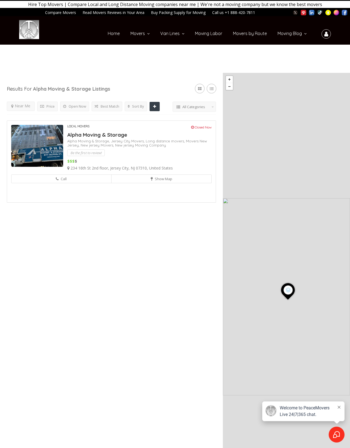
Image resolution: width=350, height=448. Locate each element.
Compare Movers (60, 12)
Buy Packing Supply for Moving (178, 12)
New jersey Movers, (98, 145)
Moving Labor (208, 33)
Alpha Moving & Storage (97, 134)
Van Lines (170, 33)
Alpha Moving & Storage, (89, 141)
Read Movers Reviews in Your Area (113, 12)
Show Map (163, 178)
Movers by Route (250, 33)
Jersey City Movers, (128, 141)
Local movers (78, 126)
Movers (137, 33)
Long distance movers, (166, 141)
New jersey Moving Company (140, 145)
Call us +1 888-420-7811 (233, 12)
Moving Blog (290, 33)
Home (114, 33)
